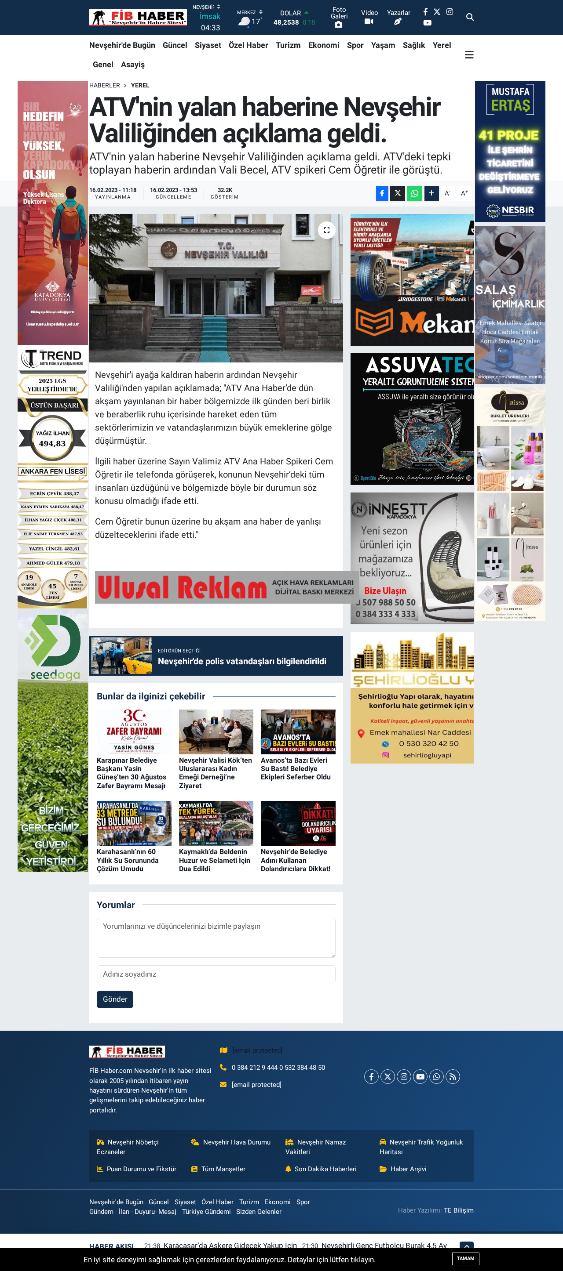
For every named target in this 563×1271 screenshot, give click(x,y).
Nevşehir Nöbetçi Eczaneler (128, 1147)
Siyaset (208, 45)
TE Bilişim (459, 1210)
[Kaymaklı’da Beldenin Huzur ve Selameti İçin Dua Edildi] (216, 822)
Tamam (466, 1258)
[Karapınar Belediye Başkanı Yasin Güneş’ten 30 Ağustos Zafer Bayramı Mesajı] (134, 731)
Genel (103, 64)
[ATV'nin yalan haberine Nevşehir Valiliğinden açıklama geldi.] (216, 288)
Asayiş (133, 64)
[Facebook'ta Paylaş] (382, 193)
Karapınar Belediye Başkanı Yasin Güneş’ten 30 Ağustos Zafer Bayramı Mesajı (131, 773)
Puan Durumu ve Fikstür (141, 1169)
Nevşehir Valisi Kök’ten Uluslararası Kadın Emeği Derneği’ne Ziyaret (215, 773)
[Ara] (470, 17)
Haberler (104, 85)
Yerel (442, 45)
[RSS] (453, 1076)
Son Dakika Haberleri (326, 1169)
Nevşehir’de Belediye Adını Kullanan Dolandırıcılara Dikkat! (295, 860)
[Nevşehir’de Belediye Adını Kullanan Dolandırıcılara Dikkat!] (298, 822)
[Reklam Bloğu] (428, 279)
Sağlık (414, 45)
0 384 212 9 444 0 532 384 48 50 (278, 1068)
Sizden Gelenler (259, 1212)
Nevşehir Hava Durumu (237, 1142)
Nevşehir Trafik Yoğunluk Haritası (422, 1147)
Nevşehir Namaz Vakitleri (315, 1147)
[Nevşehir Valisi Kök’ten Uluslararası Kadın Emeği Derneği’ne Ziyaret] (216, 731)
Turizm (288, 45)
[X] (387, 1076)
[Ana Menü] (469, 54)
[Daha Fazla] (431, 193)
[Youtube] (420, 1076)
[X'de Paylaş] (397, 193)
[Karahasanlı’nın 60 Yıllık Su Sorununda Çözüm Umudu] (134, 822)
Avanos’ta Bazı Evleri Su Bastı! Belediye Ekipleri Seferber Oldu (296, 768)
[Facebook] (371, 1076)
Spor (355, 45)
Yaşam (383, 45)
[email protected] (257, 1050)
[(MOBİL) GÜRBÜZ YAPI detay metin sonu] (227, 586)
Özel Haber (248, 45)
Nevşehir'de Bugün (122, 45)
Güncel (175, 45)
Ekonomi (324, 45)
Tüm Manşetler (223, 1169)
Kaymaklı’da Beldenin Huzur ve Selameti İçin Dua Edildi (214, 860)
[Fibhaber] (138, 18)
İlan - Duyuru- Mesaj (147, 1212)
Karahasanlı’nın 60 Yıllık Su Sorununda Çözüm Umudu (128, 860)
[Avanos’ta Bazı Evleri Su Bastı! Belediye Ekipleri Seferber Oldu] (298, 731)
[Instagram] (404, 1076)
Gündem (101, 1212)
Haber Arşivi (409, 1169)
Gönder (115, 999)
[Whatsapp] (436, 1076)
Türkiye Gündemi (206, 1212)
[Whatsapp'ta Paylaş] (414, 193)
